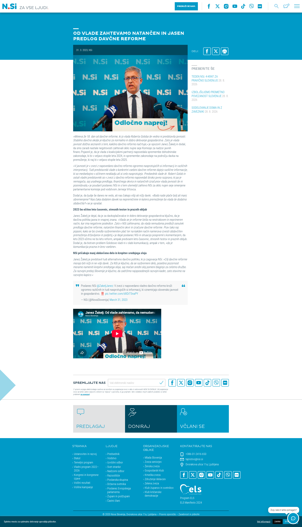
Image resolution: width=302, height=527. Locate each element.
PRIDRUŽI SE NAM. (186, 6)
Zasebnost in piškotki (189, 514)
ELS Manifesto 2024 (191, 502)
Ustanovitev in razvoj (85, 454)
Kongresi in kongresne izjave (86, 476)
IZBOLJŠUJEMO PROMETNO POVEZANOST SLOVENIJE (210, 96)
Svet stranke (114, 467)
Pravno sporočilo (167, 514)
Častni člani (113, 500)
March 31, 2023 (118, 300)
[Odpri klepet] (293, 518)
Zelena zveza (152, 483)
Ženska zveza (152, 466)
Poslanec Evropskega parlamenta (119, 490)
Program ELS (187, 498)
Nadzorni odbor (115, 471)
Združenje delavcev (155, 479)
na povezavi (85, 394)
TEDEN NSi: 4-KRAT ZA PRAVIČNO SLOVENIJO (208, 80)
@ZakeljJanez (105, 286)
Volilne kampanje (83, 487)
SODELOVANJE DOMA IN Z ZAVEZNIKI (207, 109)
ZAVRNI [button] (277, 521)
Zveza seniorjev (153, 462)
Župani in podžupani (118, 496)
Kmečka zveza (152, 475)
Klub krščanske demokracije (153, 493)
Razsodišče (113, 475)
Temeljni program (83, 462)
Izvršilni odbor (115, 462)
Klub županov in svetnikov (159, 488)
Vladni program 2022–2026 (86, 468)
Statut (77, 458)
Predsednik (113, 454)
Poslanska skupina (117, 480)
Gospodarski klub (154, 470)
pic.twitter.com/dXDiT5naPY (121, 293)
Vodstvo (111, 458)
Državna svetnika (116, 484)
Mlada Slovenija (153, 457)
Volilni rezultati (82, 483)
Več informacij (263, 521)
